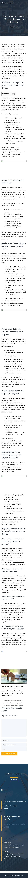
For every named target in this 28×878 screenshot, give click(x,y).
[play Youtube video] (14, 676)
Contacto (14, 779)
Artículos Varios (14, 27)
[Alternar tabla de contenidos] (12, 93)
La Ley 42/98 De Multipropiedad (13, 705)
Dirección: (7, 843)
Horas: (6, 852)
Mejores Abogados (7, 3)
